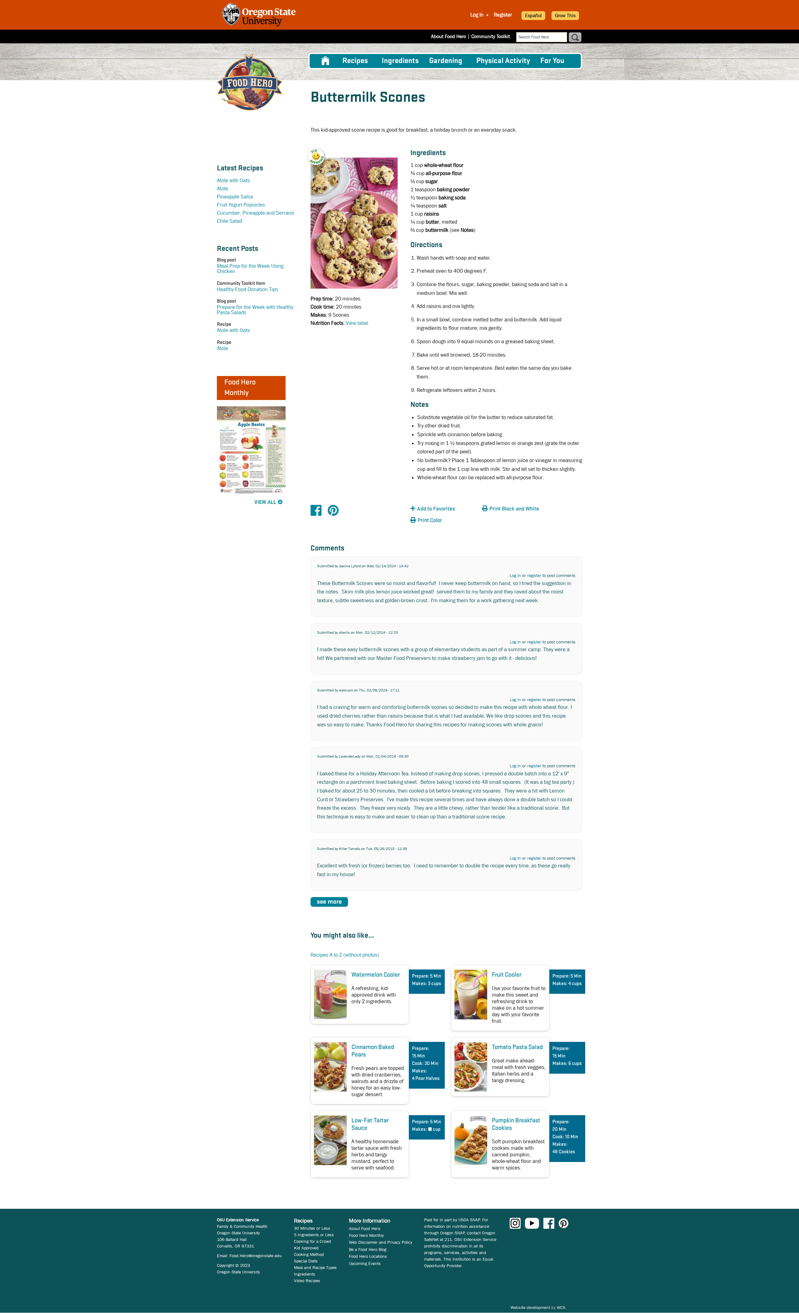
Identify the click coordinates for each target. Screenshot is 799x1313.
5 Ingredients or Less (314, 1234)
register (534, 575)
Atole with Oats (233, 180)
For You (552, 61)
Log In (476, 15)
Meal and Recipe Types (315, 1267)
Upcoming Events (365, 1263)
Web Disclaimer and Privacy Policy (380, 1242)
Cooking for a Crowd (312, 1241)
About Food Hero (448, 36)
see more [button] (329, 902)
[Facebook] (316, 510)
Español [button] (533, 15)
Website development (530, 1307)
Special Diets (306, 1261)
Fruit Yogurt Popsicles (241, 205)
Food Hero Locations (368, 1256)
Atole (222, 188)
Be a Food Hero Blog (367, 1249)
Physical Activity (503, 61)
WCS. (561, 1307)
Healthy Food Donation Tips (247, 289)
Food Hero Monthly (366, 1235)
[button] (320, 152)
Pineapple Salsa (235, 196)
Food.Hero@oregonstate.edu (255, 1255)
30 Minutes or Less (312, 1228)
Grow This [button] (565, 15)
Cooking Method (309, 1254)
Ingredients (400, 61)
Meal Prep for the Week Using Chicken (250, 269)
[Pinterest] (333, 510)
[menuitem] (325, 61)
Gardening (445, 61)
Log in (515, 575)
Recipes (355, 61)
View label (357, 323)
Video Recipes (307, 1280)
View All (265, 502)
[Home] (249, 82)
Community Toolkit (490, 36)
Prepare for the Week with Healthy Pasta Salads (255, 310)
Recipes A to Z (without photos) (345, 955)
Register (503, 15)
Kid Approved (306, 1248)
